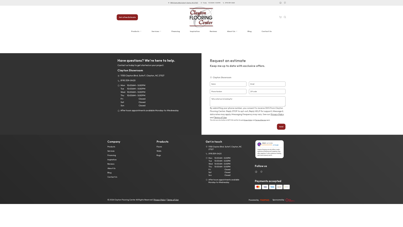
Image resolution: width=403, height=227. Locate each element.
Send (281, 127)
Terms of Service (260, 120)
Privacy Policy (277, 114)
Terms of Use (220, 117)
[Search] (285, 17)
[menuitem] (136, 31)
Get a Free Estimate (127, 17)
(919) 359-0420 (230, 3)
